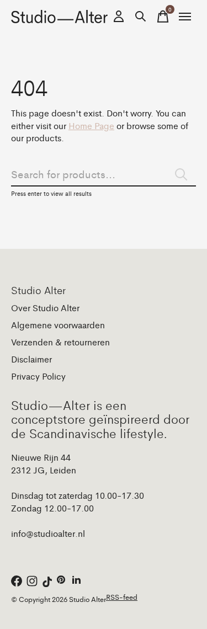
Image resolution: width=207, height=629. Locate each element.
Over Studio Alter (45, 307)
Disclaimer (31, 359)
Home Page (91, 125)
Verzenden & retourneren (60, 341)
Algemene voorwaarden (58, 324)
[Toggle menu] (185, 17)
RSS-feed (121, 596)
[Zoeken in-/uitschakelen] (141, 17)
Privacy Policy (38, 376)
